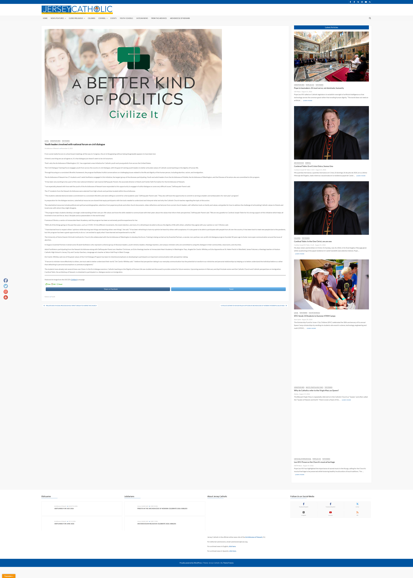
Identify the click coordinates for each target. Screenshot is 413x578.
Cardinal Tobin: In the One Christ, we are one (313, 241)
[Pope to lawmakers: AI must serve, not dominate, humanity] (331, 56)
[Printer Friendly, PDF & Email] (54, 284)
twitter (357, 506)
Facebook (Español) (330, 506)
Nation (47, 297)
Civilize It (74, 279)
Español (102, 18)
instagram (303, 515)
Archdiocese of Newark (180, 18)
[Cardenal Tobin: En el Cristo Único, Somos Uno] (331, 133)
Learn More (307, 100)
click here (232, 546)
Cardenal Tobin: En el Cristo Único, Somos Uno (313, 166)
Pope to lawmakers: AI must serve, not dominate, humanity (319, 88)
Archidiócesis (299, 163)
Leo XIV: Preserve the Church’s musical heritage (314, 462)
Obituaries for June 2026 (64, 523)
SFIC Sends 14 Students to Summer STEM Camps (314, 316)
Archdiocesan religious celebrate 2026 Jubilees (156, 523)
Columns (91, 18)
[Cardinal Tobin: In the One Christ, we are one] (331, 208)
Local (47, 141)
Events (113, 18)
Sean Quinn (297, 319)
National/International (302, 459)
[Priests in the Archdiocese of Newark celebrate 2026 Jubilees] (131, 508)
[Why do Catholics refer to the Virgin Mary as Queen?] (331, 359)
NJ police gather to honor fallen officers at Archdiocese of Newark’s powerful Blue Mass (252, 305)
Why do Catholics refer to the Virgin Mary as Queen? (316, 390)
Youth (53, 297)
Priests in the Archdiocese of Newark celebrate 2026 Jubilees (162, 508)
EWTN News (298, 466)
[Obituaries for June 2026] (48, 523)
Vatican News (142, 18)
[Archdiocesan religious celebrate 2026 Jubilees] (131, 523)
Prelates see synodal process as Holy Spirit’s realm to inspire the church (71, 305)
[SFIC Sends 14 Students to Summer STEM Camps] (331, 284)
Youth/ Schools (126, 18)
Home (45, 18)
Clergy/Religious (76, 18)
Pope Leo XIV (310, 85)
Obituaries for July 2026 (64, 508)
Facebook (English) (303, 506)
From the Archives (159, 18)
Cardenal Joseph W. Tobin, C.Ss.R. (304, 170)
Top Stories (66, 141)
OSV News (297, 92)
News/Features (57, 18)
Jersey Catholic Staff (142, 506)
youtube (330, 515)
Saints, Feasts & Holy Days (314, 387)
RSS (357, 515)
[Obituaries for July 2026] (48, 508)
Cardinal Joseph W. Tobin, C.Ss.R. (304, 245)
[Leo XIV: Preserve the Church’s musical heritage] (331, 430)
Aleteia (296, 394)
